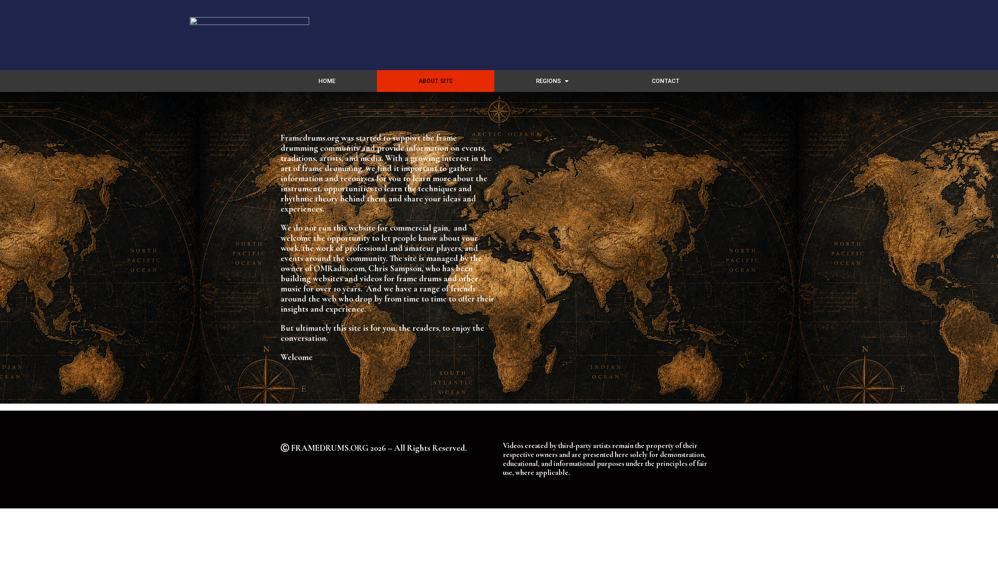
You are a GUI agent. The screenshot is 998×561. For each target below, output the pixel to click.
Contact (665, 81)
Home (327, 81)
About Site (436, 81)
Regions (548, 81)
